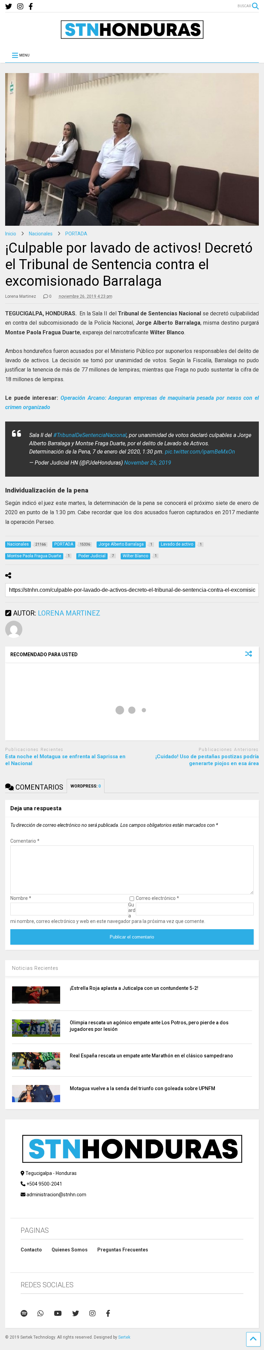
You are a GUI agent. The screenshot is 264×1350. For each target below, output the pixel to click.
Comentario (25, 841)
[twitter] (8, 7)
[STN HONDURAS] (132, 36)
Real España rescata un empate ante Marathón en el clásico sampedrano (151, 1055)
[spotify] (24, 1313)
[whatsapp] (40, 1313)
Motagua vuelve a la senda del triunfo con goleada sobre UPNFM (142, 1088)
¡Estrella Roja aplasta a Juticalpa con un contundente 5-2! (134, 988)
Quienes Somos (70, 1249)
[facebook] (31, 7)
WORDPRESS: (85, 786)
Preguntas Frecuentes (122, 1249)
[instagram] (20, 7)
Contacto (31, 1249)
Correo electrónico (157, 898)
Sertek (124, 1337)
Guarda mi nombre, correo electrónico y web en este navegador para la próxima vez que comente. (107, 913)
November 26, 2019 (147, 462)
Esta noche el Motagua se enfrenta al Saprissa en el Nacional (65, 760)
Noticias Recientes (35, 968)
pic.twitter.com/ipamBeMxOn (200, 451)
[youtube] (58, 1313)
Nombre (20, 898)
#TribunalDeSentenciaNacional (89, 435)
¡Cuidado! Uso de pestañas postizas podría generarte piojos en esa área (207, 760)
